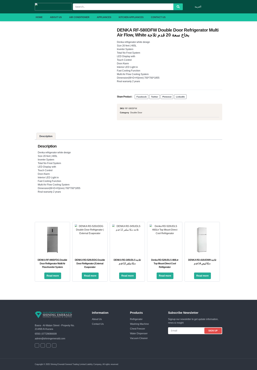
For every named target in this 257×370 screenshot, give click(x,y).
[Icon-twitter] (205, 17)
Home (39, 17)
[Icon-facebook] (200, 17)
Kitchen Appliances (131, 17)
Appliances (104, 17)
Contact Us (158, 17)
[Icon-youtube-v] (211, 17)
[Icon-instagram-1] (216, 17)
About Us (56, 17)
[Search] (178, 6)
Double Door (136, 112)
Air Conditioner (79, 17)
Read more (53, 275)
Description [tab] (46, 136)
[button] (141, 96)
